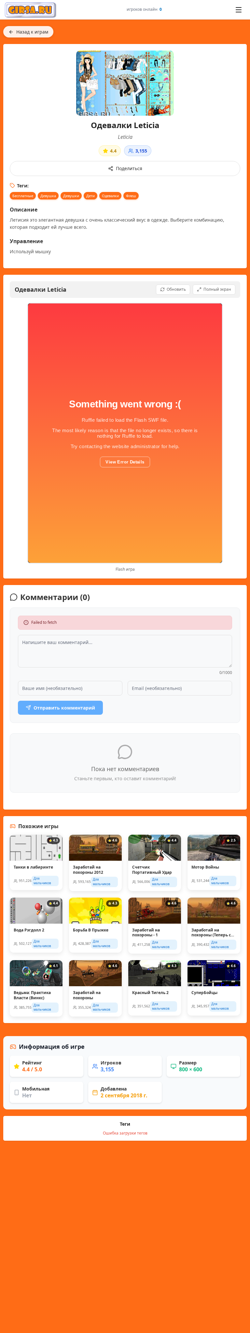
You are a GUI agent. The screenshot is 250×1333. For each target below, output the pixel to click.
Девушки (71, 195)
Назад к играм (32, 32)
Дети (90, 195)
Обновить (176, 289)
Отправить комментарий (64, 708)
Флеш (131, 195)
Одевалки (110, 195)
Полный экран (217, 289)
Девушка (48, 195)
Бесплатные (22, 195)
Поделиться (129, 168)
